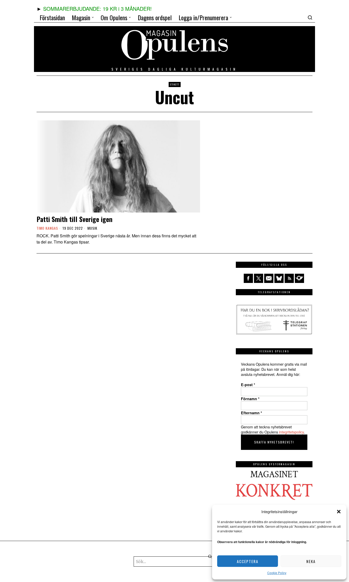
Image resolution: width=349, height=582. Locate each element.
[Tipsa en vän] (268, 278)
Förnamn (250, 398)
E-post (248, 384)
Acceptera (247, 561)
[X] (258, 278)
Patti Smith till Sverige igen (74, 219)
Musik (92, 228)
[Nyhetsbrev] (299, 278)
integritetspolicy (291, 432)
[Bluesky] (279, 278)
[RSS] (289, 278)
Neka (311, 561)
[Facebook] (248, 278)
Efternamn (251, 412)
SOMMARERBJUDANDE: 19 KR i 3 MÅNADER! (97, 8)
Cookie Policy (276, 572)
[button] (338, 511)
